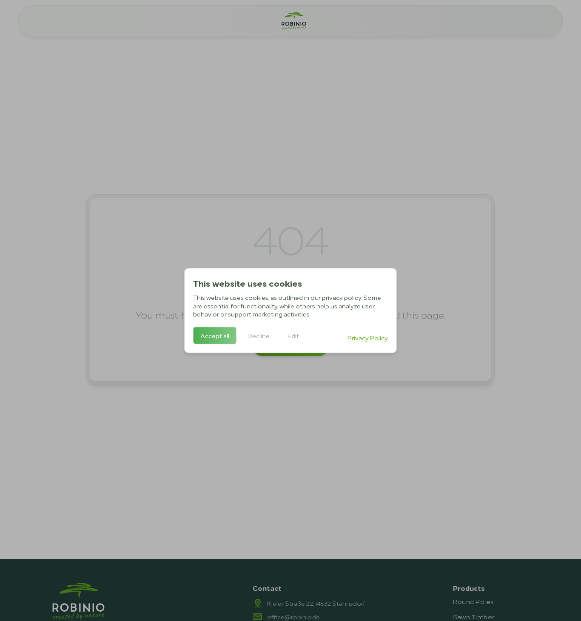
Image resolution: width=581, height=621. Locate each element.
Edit (293, 335)
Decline (259, 335)
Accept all (214, 335)
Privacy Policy (367, 337)
